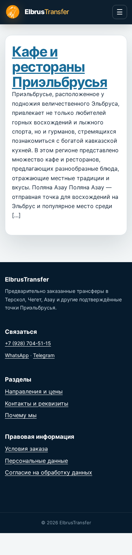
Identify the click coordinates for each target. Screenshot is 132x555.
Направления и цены (34, 391)
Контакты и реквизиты (36, 403)
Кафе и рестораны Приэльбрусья (59, 66)
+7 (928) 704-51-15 (28, 343)
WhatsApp (17, 355)
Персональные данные (36, 460)
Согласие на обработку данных (48, 472)
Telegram (44, 355)
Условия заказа (26, 448)
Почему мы (21, 415)
